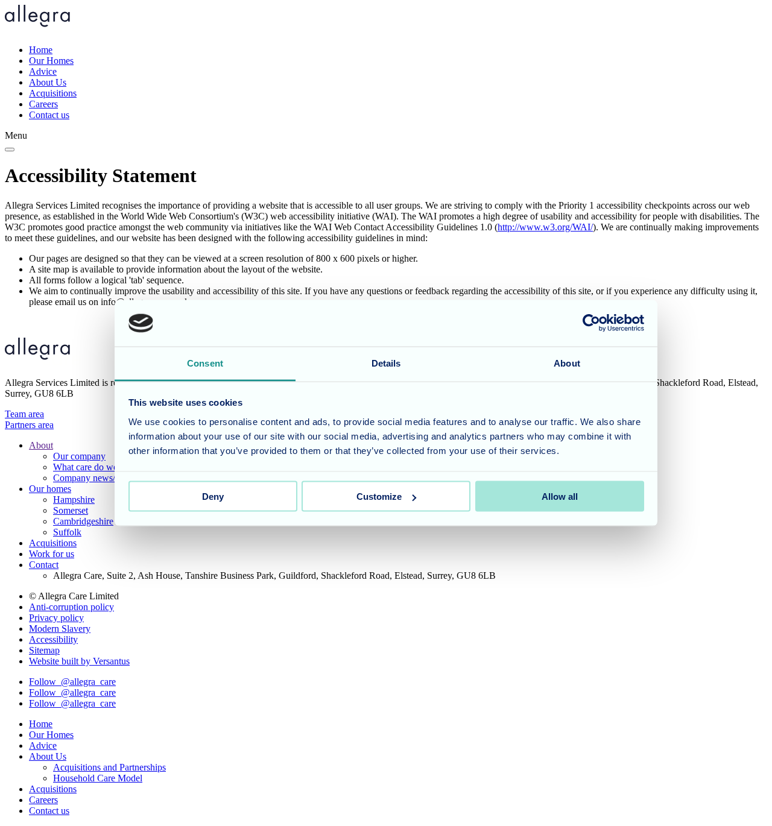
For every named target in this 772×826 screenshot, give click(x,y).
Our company (79, 456)
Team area (24, 414)
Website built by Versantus (79, 661)
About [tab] (567, 363)
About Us (47, 82)
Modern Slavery (59, 628)
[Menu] (9, 149)
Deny (213, 496)
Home (40, 50)
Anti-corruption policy (71, 607)
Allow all (560, 496)
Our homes (50, 489)
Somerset (70, 510)
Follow (72, 681)
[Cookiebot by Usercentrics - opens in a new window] (591, 323)
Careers (43, 104)
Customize (379, 496)
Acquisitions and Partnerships (109, 767)
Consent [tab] (205, 363)
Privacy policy (56, 618)
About (41, 445)
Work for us (51, 554)
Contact (44, 565)
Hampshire (74, 499)
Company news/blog (92, 478)
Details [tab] (386, 363)
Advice (43, 71)
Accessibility (53, 639)
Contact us (49, 115)
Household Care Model (97, 778)
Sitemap (44, 650)
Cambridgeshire (83, 521)
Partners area (29, 425)
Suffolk (67, 532)
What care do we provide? (103, 467)
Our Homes (51, 60)
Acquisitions (53, 93)
